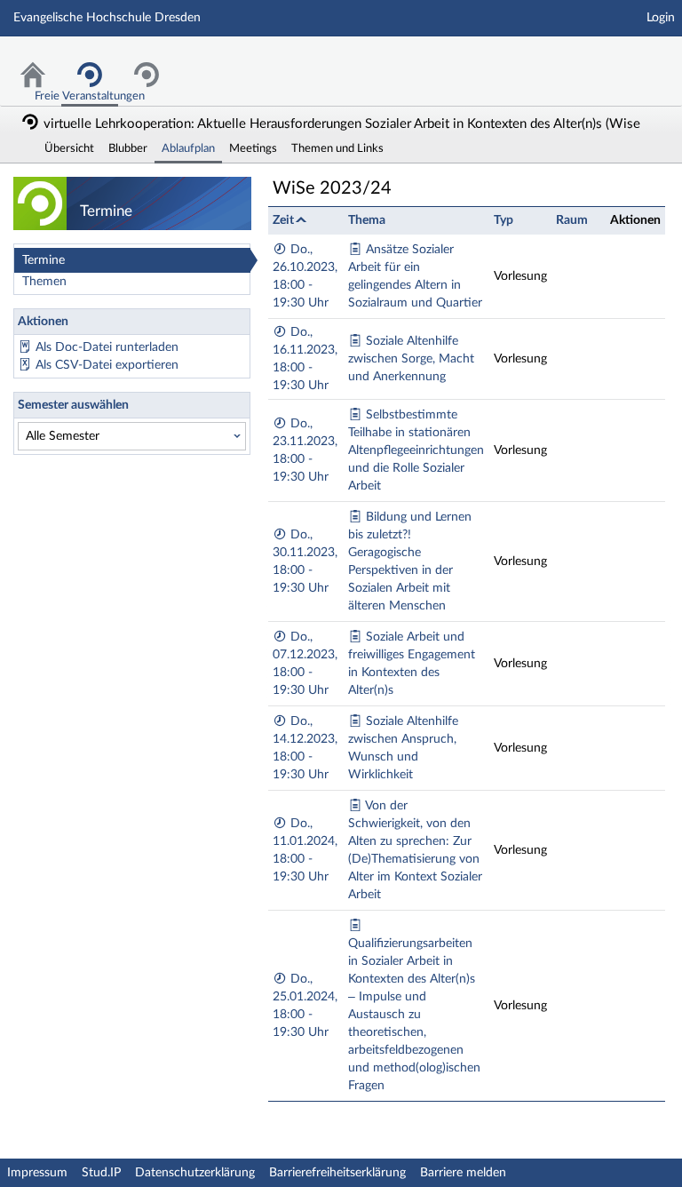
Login (660, 18)
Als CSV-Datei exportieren (107, 365)
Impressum (37, 1173)
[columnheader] (306, 220)
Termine (43, 260)
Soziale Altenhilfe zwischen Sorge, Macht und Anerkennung (411, 359)
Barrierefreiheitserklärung (337, 1173)
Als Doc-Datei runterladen (107, 347)
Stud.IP (101, 1173)
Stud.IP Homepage (613, 60)
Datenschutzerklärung (195, 1173)
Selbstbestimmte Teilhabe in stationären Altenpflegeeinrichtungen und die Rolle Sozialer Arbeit (416, 450)
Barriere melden (463, 1173)
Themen (44, 281)
